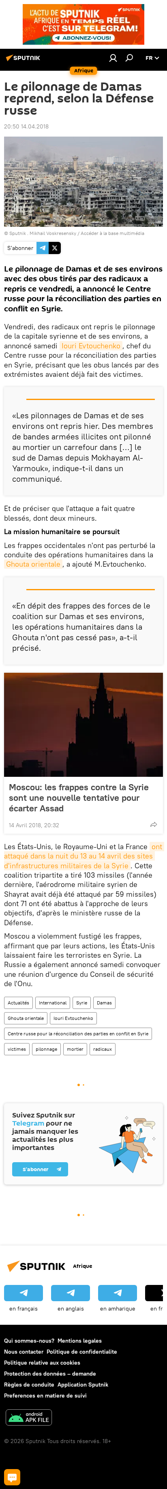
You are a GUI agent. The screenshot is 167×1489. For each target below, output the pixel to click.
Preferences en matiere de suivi (45, 1395)
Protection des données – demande (50, 1373)
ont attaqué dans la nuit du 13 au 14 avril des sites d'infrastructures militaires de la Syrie (84, 856)
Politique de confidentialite (82, 1351)
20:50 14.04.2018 (26, 126)
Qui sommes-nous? (29, 1340)
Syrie (81, 1003)
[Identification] (113, 58)
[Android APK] (28, 1418)
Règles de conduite (29, 1384)
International (52, 1003)
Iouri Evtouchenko (91, 345)
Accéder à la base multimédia (112, 233)
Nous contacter (23, 1351)
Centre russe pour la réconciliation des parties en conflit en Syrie (78, 1033)
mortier (75, 1049)
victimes (17, 1049)
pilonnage (46, 1049)
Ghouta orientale (33, 564)
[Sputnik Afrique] (24, 61)
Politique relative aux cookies (42, 1362)
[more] (154, 824)
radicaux (102, 1049)
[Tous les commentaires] (12, 1477)
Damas (104, 1003)
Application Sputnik (83, 1384)
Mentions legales (80, 1340)
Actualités (18, 1003)
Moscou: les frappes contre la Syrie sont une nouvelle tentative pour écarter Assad (79, 797)
